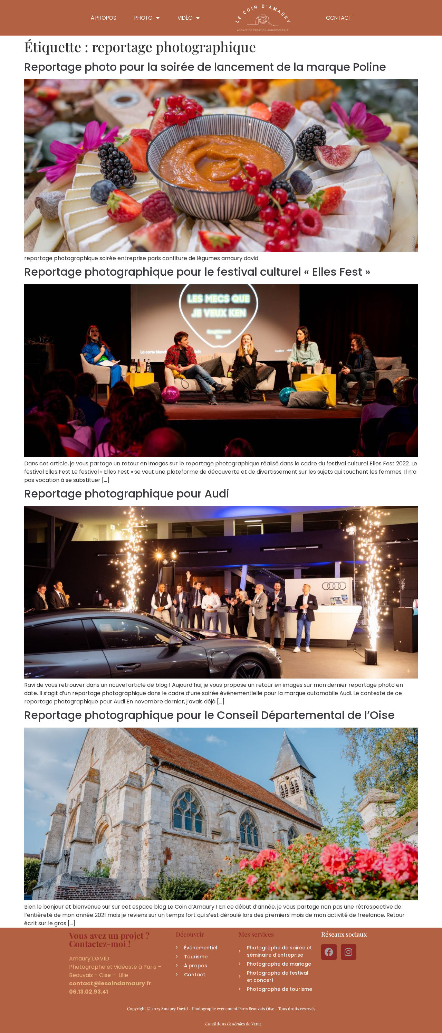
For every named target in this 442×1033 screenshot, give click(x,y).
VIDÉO (185, 18)
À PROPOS (103, 18)
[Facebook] (329, 952)
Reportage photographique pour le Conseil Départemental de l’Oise (209, 715)
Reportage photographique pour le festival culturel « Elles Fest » (197, 271)
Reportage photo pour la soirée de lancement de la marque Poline (205, 67)
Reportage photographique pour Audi (126, 493)
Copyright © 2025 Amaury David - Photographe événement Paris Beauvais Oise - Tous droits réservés (221, 1008)
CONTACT (339, 18)
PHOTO (143, 18)
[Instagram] (348, 952)
